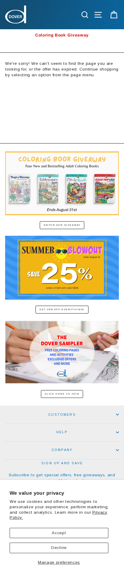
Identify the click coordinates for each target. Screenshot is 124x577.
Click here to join (62, 394)
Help (62, 432)
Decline (59, 547)
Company (62, 450)
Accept (59, 533)
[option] (62, 35)
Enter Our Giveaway (62, 225)
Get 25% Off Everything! (62, 309)
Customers (62, 414)
